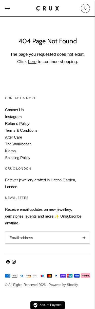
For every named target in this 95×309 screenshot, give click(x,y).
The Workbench (18, 144)
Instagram (13, 116)
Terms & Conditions (21, 130)
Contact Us (14, 110)
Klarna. (11, 151)
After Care (13, 137)
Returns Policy (17, 123)
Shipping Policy (17, 158)
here (32, 61)
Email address (20, 232)
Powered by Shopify (63, 285)
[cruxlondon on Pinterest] (8, 262)
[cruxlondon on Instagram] (14, 262)
